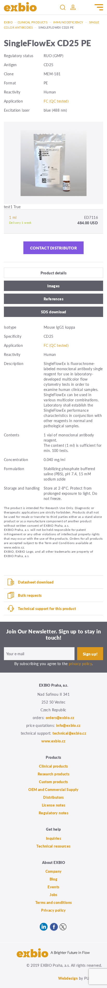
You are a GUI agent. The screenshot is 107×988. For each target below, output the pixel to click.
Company (53, 871)
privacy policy (80, 663)
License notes (53, 805)
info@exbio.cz (68, 725)
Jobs (53, 894)
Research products (53, 773)
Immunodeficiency (68, 22)
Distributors (53, 797)
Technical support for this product (47, 608)
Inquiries (53, 838)
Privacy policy (53, 910)
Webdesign (68, 978)
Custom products (53, 781)
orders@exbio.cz (60, 717)
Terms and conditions (53, 902)
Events (53, 886)
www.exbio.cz (53, 740)
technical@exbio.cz (69, 733)
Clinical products (33, 22)
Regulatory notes (53, 812)
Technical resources (53, 846)
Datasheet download (36, 582)
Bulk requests (30, 595)
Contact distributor (53, 248)
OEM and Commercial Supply (53, 789)
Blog (54, 879)
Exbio (8, 22)
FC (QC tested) (56, 101)
